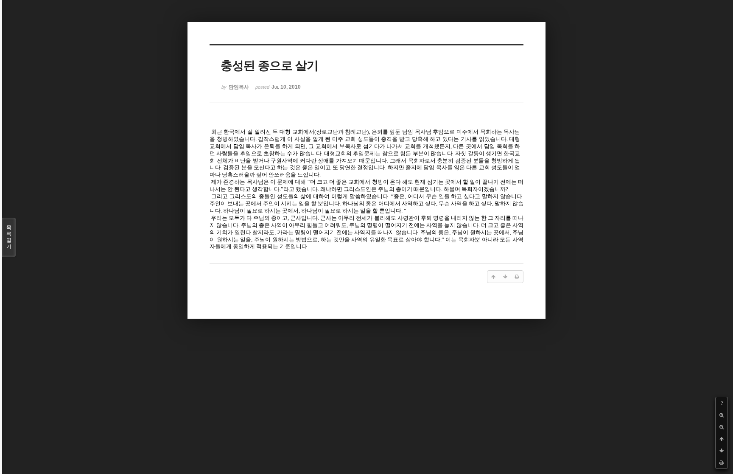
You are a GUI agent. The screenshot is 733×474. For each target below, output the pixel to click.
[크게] (721, 415)
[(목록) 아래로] (721, 451)
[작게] (721, 427)
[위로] (721, 439)
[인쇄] (721, 462)
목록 (8, 237)
